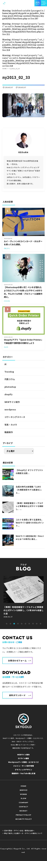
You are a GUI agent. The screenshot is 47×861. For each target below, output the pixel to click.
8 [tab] (33, 624)
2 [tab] (10, 624)
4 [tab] (18, 624)
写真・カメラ (11, 424)
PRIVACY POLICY (23, 815)
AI (6, 364)
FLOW (23, 798)
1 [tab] (6, 624)
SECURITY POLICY (23, 819)
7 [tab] (29, 624)
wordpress (10, 409)
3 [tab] (14, 624)
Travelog (9, 371)
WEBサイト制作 (12, 401)
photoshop (10, 386)
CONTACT (23, 807)
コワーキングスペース (15, 416)
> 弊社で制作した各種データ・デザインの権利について (22, 833)
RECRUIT (23, 811)
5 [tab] (21, 624)
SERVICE (23, 790)
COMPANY (23, 802)
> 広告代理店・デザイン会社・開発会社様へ (18, 830)
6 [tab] (25, 624)
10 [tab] (40, 624)
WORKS (23, 794)
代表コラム (10, 379)
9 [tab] (36, 624)
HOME (23, 786)
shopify (9, 394)
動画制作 (9, 432)
